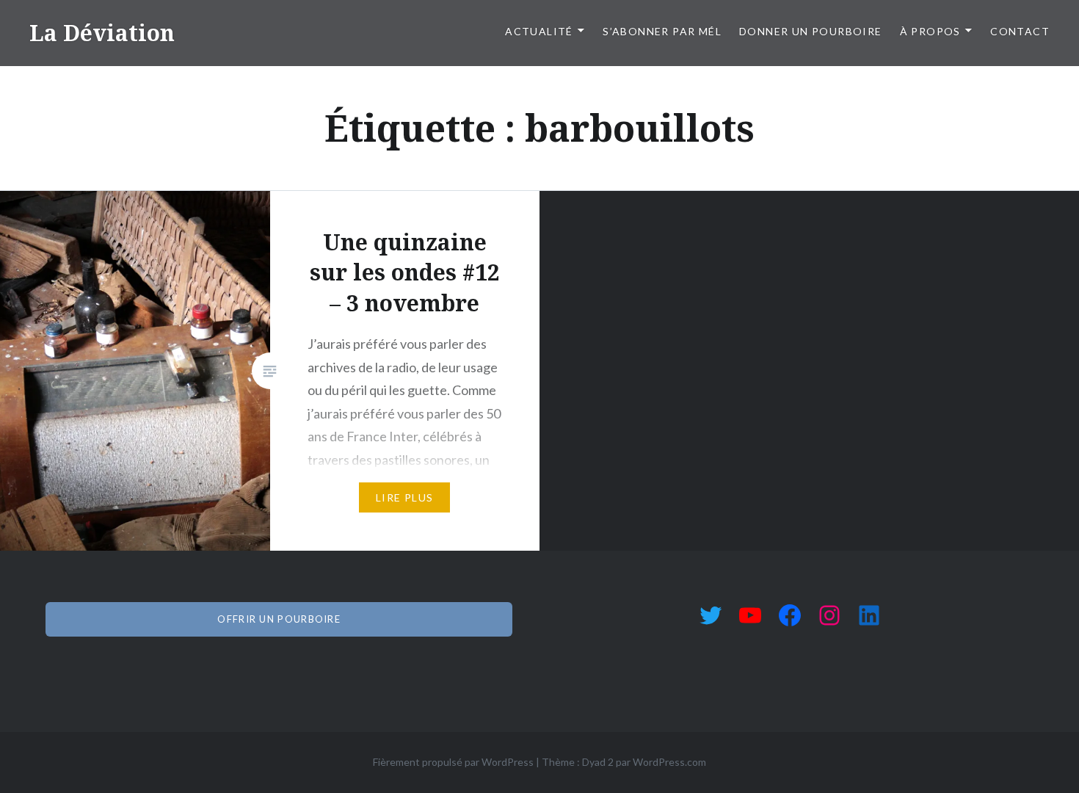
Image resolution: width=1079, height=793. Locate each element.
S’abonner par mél (662, 31)
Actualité (539, 31)
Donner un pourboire (810, 31)
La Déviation (102, 33)
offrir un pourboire (279, 619)
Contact (1020, 31)
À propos (930, 31)
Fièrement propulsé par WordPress (453, 762)
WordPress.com (669, 762)
